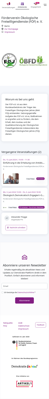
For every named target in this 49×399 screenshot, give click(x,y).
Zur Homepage (11, 29)
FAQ (5, 325)
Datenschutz (23, 325)
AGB (20, 322)
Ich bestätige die (19, 292)
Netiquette (8, 322)
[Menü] (45, 5)
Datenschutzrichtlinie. (25, 292)
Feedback (40, 325)
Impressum (10, 32)
